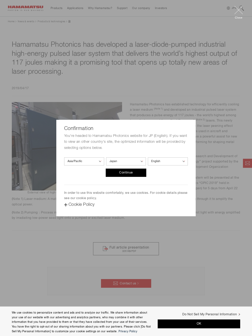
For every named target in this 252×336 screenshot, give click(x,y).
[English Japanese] (168, 161)
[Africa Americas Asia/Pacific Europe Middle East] (84, 161)
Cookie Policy (81, 204)
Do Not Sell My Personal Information (209, 314)
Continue (126, 172)
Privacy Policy (128, 331)
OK (199, 323)
